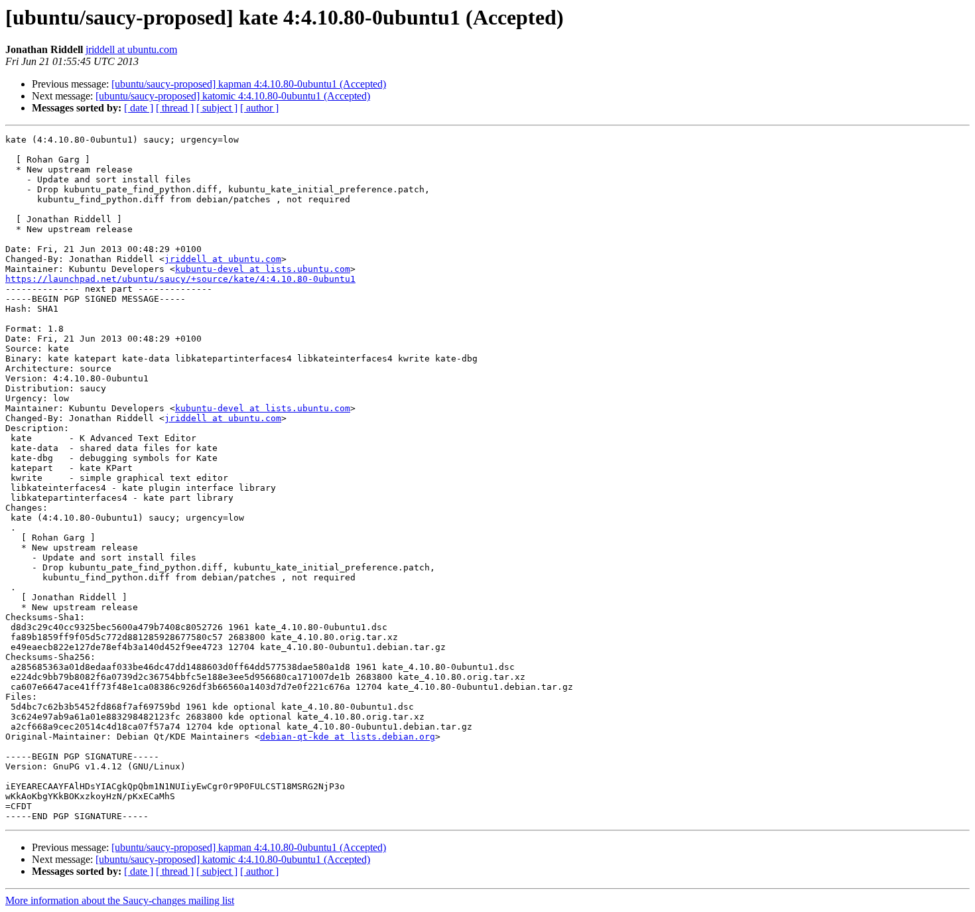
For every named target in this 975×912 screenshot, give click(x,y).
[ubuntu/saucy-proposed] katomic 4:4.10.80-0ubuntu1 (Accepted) (233, 95)
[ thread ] (175, 107)
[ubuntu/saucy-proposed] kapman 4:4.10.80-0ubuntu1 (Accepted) (248, 84)
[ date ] (138, 107)
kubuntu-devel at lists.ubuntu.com (262, 269)
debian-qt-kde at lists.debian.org (347, 737)
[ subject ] (216, 107)
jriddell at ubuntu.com (131, 49)
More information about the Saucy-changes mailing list (119, 900)
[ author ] (259, 107)
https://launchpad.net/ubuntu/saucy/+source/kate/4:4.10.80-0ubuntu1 (180, 279)
